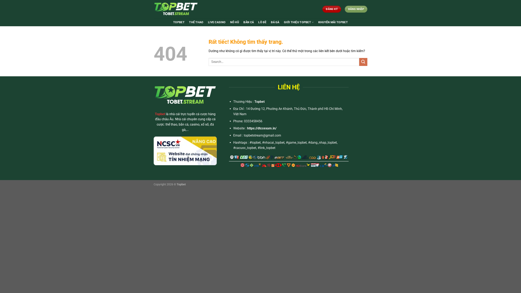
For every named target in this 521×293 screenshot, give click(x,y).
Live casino (216, 22)
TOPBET (179, 22)
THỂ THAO (196, 22)
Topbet (259, 102)
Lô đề (262, 22)
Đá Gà (275, 22)
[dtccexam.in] (184, 9)
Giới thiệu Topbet (297, 22)
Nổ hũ (234, 22)
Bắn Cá (248, 22)
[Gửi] (363, 62)
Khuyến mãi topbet (333, 22)
